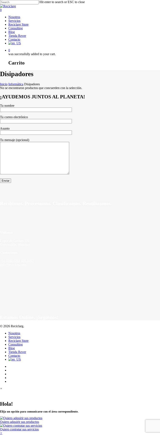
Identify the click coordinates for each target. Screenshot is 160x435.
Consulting (15, 344)
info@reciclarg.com (13, 264)
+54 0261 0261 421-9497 (17, 261)
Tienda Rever (17, 352)
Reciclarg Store (18, 340)
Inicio (4, 84)
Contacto (14, 355)
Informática (15, 84)
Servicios (14, 337)
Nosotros (14, 333)
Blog (11, 348)
